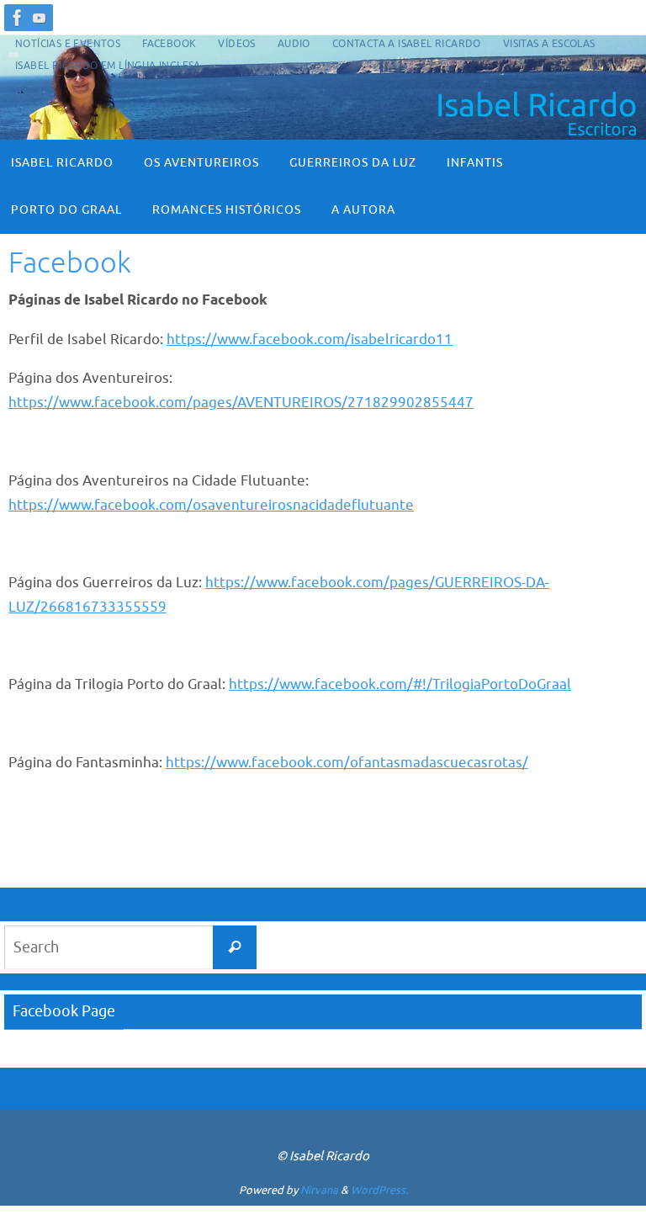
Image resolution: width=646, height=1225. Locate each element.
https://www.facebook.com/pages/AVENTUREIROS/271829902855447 (241, 402)
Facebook (169, 43)
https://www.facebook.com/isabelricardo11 (310, 339)
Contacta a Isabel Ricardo (406, 43)
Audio (294, 43)
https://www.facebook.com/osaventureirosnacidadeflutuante (211, 505)
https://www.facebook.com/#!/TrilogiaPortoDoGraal (400, 684)
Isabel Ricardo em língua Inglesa (108, 65)
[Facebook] (17, 17)
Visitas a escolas (549, 43)
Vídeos (236, 43)
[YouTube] (39, 17)
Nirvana (319, 1190)
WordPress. (379, 1190)
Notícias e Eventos (67, 43)
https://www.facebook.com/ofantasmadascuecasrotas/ (347, 763)
